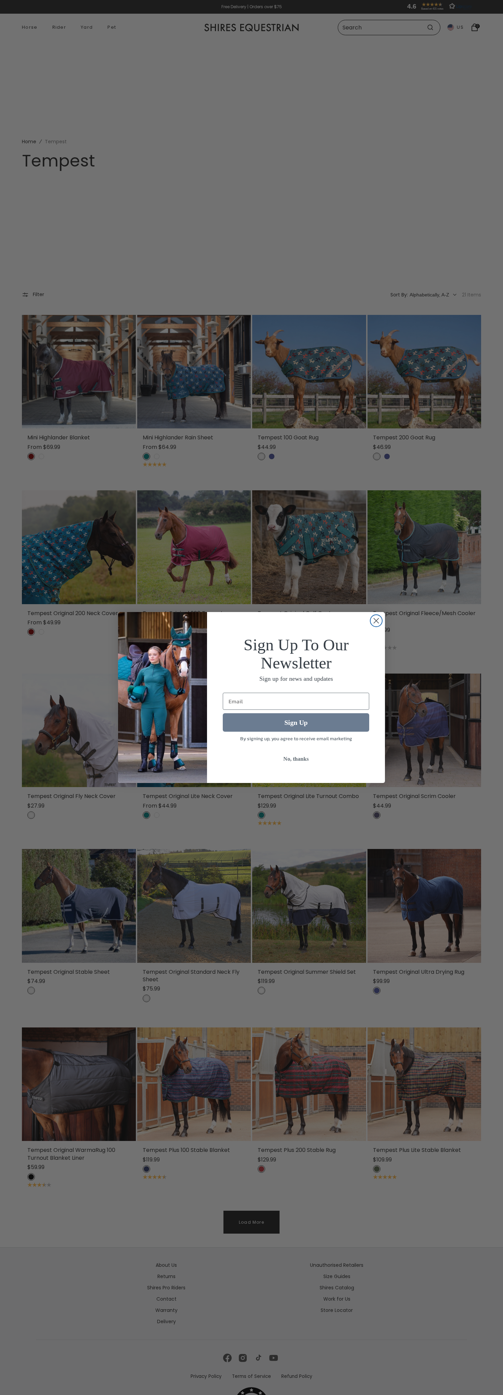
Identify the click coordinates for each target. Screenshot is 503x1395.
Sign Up (296, 723)
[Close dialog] (376, 621)
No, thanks (296, 759)
